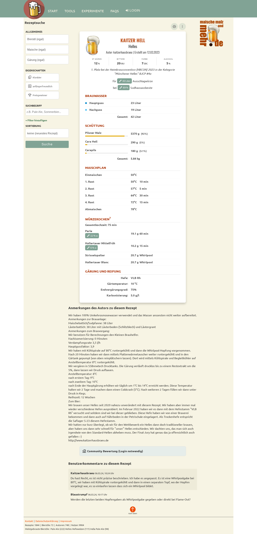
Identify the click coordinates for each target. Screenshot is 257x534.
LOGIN (135, 10)
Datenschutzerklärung (46, 521)
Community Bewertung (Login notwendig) (112, 451)
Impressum (66, 521)
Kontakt (29, 521)
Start (53, 11)
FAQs (114, 11)
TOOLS (70, 11)
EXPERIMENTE (93, 11)
